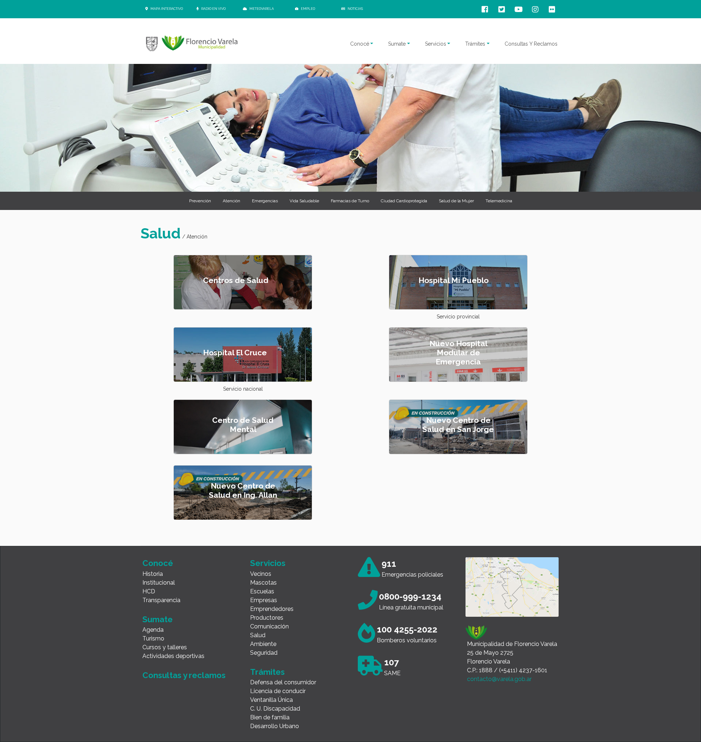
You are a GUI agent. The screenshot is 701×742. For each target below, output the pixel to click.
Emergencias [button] (265, 200)
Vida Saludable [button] (304, 200)
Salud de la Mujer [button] (456, 200)
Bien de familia (270, 717)
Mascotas (263, 582)
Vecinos (260, 573)
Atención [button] (231, 200)
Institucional (158, 582)
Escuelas (262, 591)
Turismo (153, 638)
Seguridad (263, 652)
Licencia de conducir (278, 691)
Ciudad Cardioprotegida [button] (404, 200)
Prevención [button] (200, 200)
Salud (257, 635)
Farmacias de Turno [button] (350, 200)
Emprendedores (272, 608)
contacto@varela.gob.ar (499, 679)
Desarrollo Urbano (274, 726)
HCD (148, 591)
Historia (152, 573)
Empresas (263, 600)
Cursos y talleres (164, 647)
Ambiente (263, 643)
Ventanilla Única (271, 699)
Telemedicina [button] (499, 200)
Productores (266, 617)
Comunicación (269, 626)
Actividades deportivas (173, 656)
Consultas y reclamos (184, 675)
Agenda (153, 629)
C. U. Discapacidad (275, 708)
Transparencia (161, 600)
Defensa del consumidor (283, 682)
